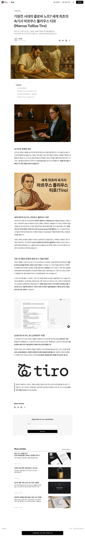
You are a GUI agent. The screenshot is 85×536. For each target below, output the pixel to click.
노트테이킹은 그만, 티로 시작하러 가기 (42, 533)
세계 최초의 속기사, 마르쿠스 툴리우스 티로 (27, 91)
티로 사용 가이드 (66, 2)
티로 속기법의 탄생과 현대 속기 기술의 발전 (27, 94)
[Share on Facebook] (60, 40)
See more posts (65, 449)
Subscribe (42, 431)
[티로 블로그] (5, 2)
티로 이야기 (17, 11)
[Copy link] (69, 40)
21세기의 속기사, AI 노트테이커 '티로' (25, 97)
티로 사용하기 (56, 2)
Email (29, 423)
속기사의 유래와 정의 (22, 88)
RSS (71, 528)
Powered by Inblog (78, 528)
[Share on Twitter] (63, 40)
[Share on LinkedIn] (66, 40)
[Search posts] (73, 2)
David (20, 38)
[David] (16, 39)
